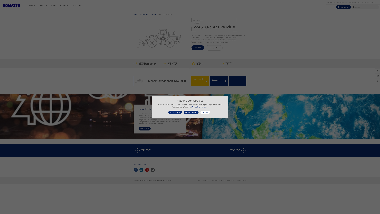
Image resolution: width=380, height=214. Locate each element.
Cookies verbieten (191, 112)
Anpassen (205, 112)
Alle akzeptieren (175, 112)
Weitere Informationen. (199, 107)
